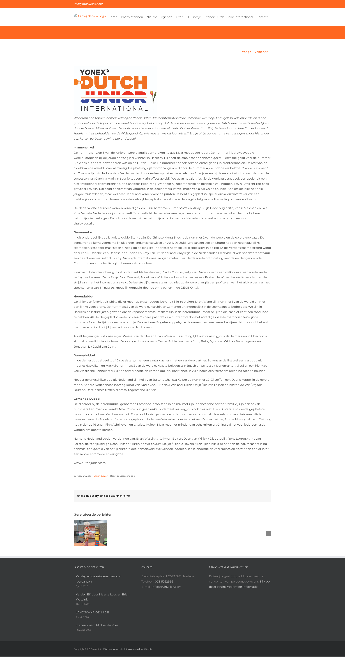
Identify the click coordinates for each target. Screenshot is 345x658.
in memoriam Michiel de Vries (97, 625)
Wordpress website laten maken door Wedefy (127, 649)
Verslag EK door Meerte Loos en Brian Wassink (103, 597)
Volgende (261, 52)
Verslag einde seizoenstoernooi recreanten (98, 579)
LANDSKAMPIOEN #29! (92, 612)
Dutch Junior (100, 475)
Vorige (246, 52)
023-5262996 (164, 581)
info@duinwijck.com (88, 4)
